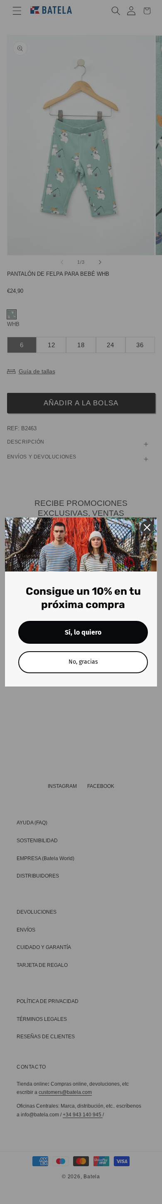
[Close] (147, 527)
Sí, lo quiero (83, 632)
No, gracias (83, 661)
